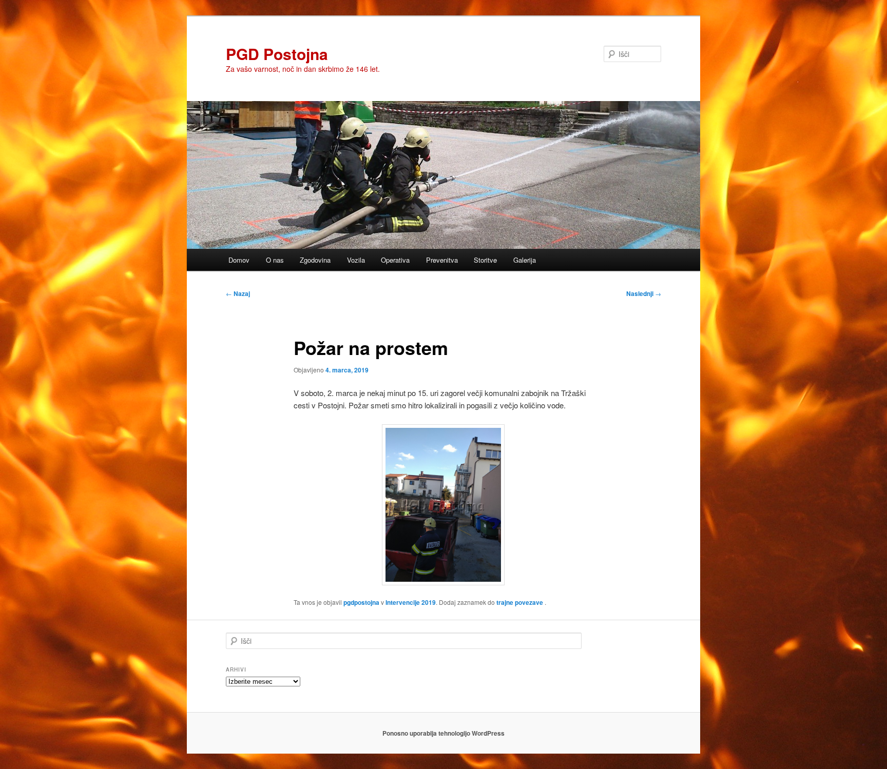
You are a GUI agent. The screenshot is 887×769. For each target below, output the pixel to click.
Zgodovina (315, 260)
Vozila (356, 260)
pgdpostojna (361, 602)
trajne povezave (519, 602)
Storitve (485, 260)
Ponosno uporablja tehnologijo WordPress (443, 733)
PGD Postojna (277, 54)
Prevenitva (442, 260)
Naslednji (643, 293)
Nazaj (238, 293)
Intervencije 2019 (410, 602)
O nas (275, 260)
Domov (238, 260)
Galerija (524, 260)
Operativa (395, 260)
